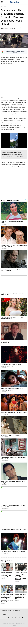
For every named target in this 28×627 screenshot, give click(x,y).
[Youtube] (22, 617)
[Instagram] (12, 617)
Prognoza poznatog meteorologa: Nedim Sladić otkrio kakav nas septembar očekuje (6, 575)
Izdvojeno (3, 6)
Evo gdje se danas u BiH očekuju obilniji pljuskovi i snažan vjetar (20, 597)
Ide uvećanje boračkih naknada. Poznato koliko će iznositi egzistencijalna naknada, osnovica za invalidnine (7, 598)
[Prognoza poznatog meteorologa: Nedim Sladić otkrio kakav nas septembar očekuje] (7, 567)
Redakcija (6, 28)
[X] (19, 617)
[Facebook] (5, 617)
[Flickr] (8, 617)
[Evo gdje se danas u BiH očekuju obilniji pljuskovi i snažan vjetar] (21, 589)
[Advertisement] (14, 81)
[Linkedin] (15, 617)
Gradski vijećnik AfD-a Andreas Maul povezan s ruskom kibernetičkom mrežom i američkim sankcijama (21, 576)
